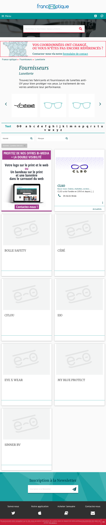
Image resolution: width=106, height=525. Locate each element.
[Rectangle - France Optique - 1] (26, 180)
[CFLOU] (53, 105)
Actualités (97, 209)
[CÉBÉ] (24, 105)
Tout (8, 126)
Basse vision (62, 189)
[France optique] (53, 6)
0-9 (19, 126)
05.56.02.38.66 (69, 196)
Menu (6, 16)
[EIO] (81, 105)
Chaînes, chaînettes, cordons (78, 189)
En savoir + (53, 523)
